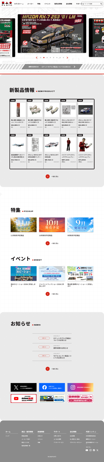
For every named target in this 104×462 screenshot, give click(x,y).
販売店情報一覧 (26, 445)
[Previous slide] (37, 58)
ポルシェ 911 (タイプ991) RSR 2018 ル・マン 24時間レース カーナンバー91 (85, 121)
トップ (7, 436)
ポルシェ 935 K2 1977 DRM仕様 (51, 156)
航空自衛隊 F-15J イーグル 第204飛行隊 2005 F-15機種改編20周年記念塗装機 (18, 156)
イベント (47, 4)
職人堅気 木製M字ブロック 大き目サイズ (51, 121)
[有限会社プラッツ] (7, 3)
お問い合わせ (57, 436)
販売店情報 (58, 4)
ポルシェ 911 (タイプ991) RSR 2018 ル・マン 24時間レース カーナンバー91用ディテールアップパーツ (69, 121)
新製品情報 (25, 436)
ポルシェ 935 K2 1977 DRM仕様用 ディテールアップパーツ (35, 156)
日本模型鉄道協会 (91, 436)
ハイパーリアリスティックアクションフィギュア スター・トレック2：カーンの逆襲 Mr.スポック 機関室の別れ (85, 156)
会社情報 (69, 4)
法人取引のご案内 (75, 439)
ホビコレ (88, 447)
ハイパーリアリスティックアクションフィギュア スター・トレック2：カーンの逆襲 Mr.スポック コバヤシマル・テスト (68, 156)
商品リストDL (25, 442)
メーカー (30, 4)
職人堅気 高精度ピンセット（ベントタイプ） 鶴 (18, 121)
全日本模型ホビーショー (92, 443)
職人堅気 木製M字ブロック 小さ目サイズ (34, 121)
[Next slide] (67, 58)
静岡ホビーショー (91, 439)
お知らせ (44, 338)
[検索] (101, 3)
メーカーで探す (26, 439)
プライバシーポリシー (76, 442)
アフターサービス (58, 442)
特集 (38, 4)
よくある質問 (57, 439)
